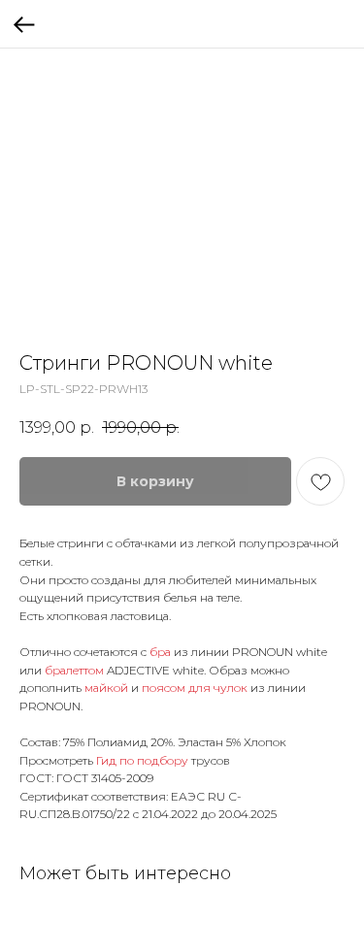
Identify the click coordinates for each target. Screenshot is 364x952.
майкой (107, 687)
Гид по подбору (142, 760)
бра (161, 651)
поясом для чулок (195, 687)
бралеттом (76, 670)
